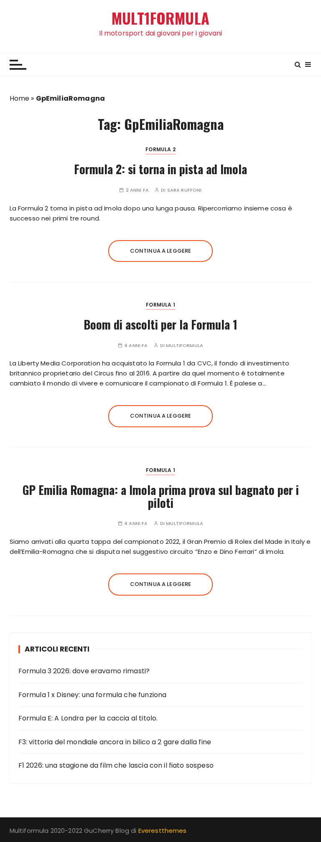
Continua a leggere (160, 251)
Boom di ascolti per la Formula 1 (160, 324)
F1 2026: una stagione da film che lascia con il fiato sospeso (116, 765)
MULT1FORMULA (160, 18)
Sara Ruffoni (184, 190)
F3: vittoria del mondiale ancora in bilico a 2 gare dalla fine (114, 742)
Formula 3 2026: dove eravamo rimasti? (84, 671)
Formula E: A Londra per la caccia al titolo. (88, 718)
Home (20, 98)
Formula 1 (160, 304)
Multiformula (184, 345)
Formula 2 (160, 149)
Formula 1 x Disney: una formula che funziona (92, 695)
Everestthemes (162, 830)
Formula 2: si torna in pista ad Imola (160, 169)
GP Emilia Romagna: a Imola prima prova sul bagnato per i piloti (161, 496)
